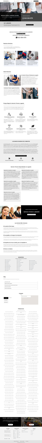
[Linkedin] (9, 438)
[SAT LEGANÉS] (6, 1)
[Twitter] (6, 438)
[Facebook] (5, 438)
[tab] (6, 298)
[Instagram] (7, 438)
